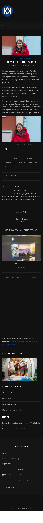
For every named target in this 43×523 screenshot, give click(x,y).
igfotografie (33, 162)
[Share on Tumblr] (34, 175)
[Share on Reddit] (36, 175)
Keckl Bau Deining (9, 404)
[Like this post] (23, 175)
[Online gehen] (21, 248)
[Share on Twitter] (28, 175)
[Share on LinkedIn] (32, 175)
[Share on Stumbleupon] (38, 175)
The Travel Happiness (10, 393)
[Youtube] (29, 500)
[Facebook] (14, 500)
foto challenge (26, 158)
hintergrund (20, 162)
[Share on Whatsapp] (20, 178)
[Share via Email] (22, 178)
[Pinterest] (23, 500)
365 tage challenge (10, 158)
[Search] (41, 25)
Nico (14, 65)
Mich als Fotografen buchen (12, 410)
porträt (7, 166)
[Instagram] (20, 500)
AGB (4, 453)
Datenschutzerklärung (10, 458)
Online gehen (21, 264)
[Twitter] (17, 500)
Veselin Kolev (7, 398)
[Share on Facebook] (25, 175)
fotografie (8, 162)
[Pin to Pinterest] (30, 175)
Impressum (6, 463)
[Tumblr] (26, 500)
